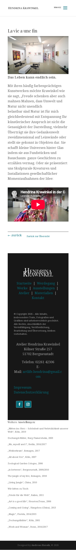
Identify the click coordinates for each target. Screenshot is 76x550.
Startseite (24, 283)
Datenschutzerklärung (31, 392)
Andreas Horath (40, 545)
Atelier (24, 293)
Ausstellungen (44, 288)
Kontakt (38, 298)
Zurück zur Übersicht (38, 236)
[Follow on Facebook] (19, 404)
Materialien (44, 293)
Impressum (22, 387)
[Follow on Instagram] (28, 404)
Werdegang (46, 283)
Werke (22, 288)
